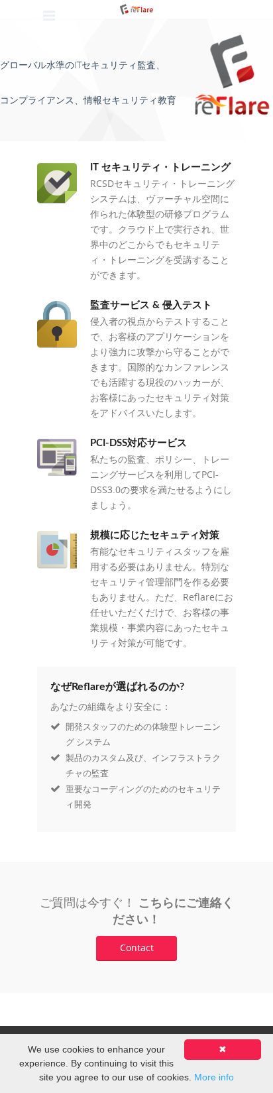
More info (214, 1077)
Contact (137, 947)
